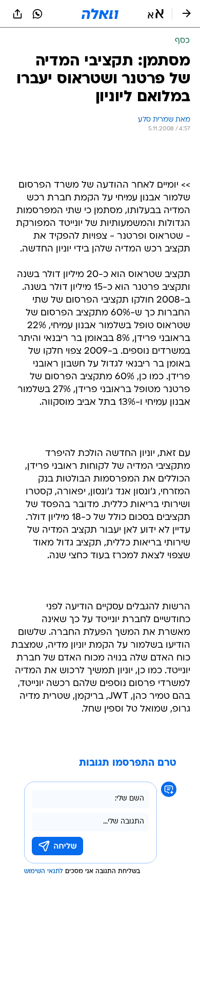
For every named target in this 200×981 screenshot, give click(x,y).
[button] (156, 13)
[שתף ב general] (17, 13)
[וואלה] (100, 14)
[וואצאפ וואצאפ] (37, 14)
